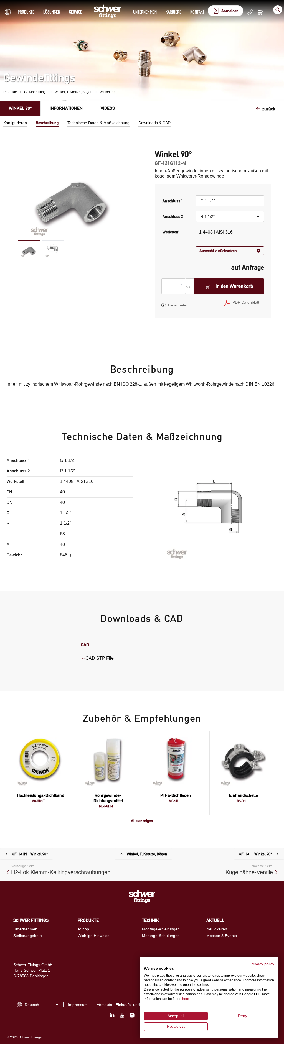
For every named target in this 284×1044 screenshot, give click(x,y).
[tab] (29, 248)
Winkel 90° (108, 92)
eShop (83, 929)
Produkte (26, 12)
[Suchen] (277, 9)
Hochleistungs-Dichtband (40, 795)
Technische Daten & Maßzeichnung (98, 123)
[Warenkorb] (263, 12)
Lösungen (51, 12)
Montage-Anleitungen (161, 929)
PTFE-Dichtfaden (175, 795)
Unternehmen (145, 12)
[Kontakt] (250, 12)
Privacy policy (262, 964)
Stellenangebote (27, 935)
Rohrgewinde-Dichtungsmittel (108, 798)
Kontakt (197, 12)
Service (75, 12)
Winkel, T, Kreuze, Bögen (73, 92)
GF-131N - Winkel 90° (30, 853)
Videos (108, 108)
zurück (268, 108)
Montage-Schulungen (161, 935)
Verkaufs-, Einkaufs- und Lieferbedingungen (135, 1004)
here (185, 999)
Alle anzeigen (142, 820)
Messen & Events (221, 935)
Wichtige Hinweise (94, 935)
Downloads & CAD (154, 123)
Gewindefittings (35, 92)
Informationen (66, 108)
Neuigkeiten (216, 929)
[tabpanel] (71, 192)
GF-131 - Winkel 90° (255, 853)
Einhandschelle (243, 795)
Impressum (78, 1004)
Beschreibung (47, 122)
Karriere (173, 12)
